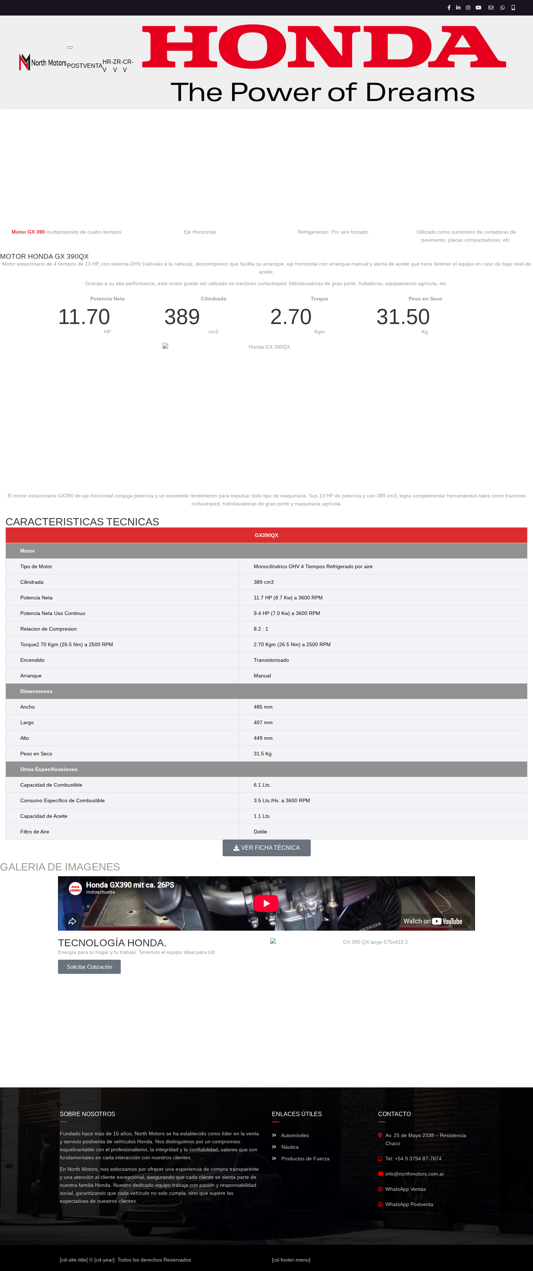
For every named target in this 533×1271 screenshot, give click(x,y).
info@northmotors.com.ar (414, 1174)
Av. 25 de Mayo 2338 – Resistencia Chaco (425, 1139)
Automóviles (294, 1135)
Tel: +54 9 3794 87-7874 (413, 1158)
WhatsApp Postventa (409, 1204)
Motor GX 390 (28, 232)
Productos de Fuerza (305, 1158)
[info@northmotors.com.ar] (491, 8)
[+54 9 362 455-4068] (513, 8)
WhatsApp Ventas (405, 1189)
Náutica (289, 1147)
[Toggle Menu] (70, 47)
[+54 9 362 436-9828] (503, 8)
